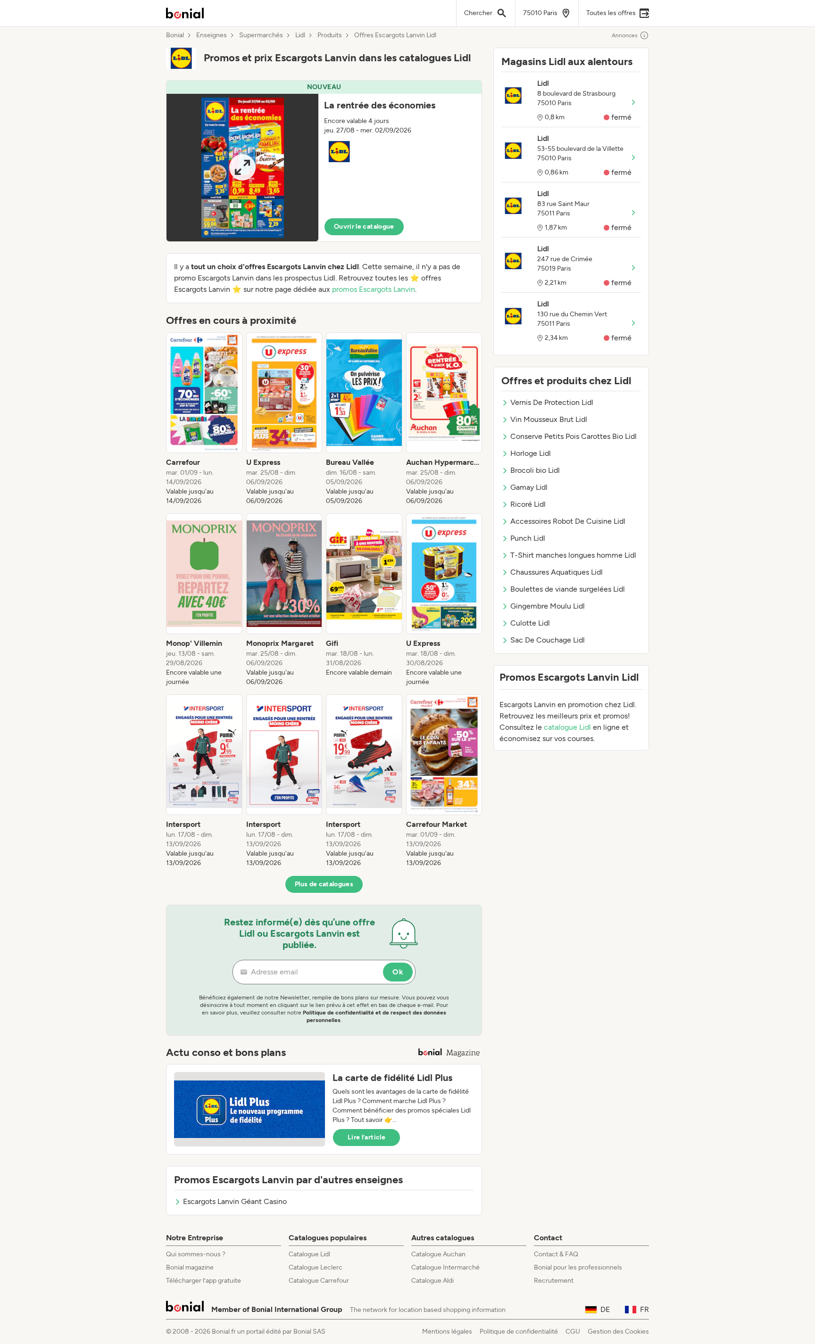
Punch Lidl (527, 538)
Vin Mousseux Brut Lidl (548, 419)
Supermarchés (261, 35)
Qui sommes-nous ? (195, 1254)
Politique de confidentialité (519, 1332)
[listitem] (204, 419)
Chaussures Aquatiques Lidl (556, 572)
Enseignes (211, 35)
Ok (397, 971)
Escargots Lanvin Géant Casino (235, 1201)
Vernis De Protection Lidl (551, 402)
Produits (329, 35)
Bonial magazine (190, 1267)
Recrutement (554, 1281)
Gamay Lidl (529, 487)
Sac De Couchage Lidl (547, 639)
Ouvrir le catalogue (364, 227)
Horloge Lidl (530, 453)
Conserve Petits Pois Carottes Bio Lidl (573, 436)
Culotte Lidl (530, 622)
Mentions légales (447, 1332)
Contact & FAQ (556, 1254)
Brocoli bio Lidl (535, 470)
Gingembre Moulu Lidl (547, 606)
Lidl (300, 35)
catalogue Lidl (567, 727)
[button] (324, 161)
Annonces (625, 35)
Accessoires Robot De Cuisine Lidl (567, 521)
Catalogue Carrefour (319, 1281)
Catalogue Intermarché (445, 1267)
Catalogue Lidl (309, 1254)
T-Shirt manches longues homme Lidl (573, 555)
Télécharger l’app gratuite (203, 1281)
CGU (573, 1332)
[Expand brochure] (242, 167)
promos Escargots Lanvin (373, 289)
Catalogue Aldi (432, 1281)
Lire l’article (366, 1137)
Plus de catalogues (324, 884)
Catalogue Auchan (438, 1254)
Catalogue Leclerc (315, 1267)
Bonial (175, 35)
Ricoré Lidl (528, 504)
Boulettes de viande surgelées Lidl (567, 589)
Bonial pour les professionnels (578, 1267)
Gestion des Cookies (618, 1332)
